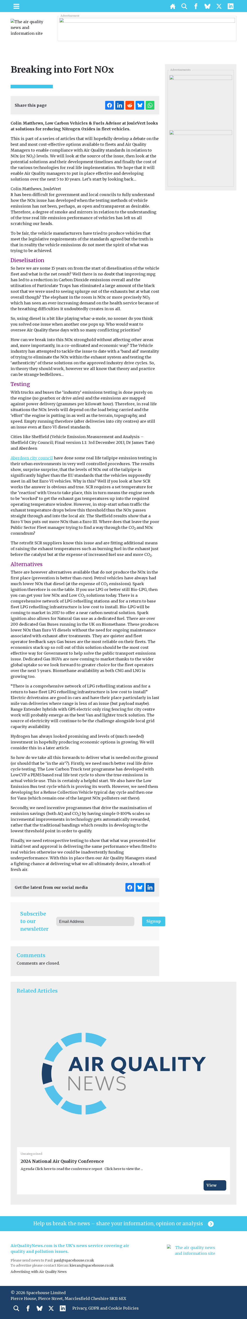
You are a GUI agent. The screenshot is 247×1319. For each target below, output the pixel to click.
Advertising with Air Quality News (39, 1272)
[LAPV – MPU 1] (200, 100)
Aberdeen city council (32, 458)
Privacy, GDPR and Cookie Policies (105, 1308)
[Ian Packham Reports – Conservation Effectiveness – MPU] (200, 156)
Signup (153, 921)
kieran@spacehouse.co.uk (92, 1265)
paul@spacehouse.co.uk (74, 1260)
